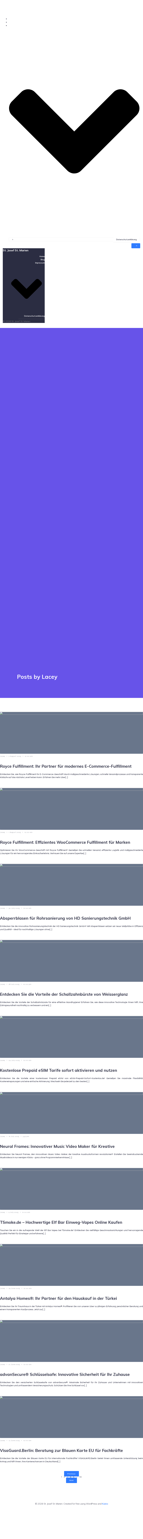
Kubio (105, 1503)
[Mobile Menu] (135, 245)
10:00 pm (27, 984)
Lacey (3, 756)
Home (137, 18)
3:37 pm (26, 1136)
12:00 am (29, 756)
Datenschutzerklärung (126, 239)
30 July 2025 (14, 908)
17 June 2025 (14, 1440)
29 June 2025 (15, 1288)
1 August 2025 (15, 832)
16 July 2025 (14, 1136)
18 (80, 1477)
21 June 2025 (15, 1364)
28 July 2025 (14, 984)
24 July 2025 (14, 1060)
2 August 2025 (15, 756)
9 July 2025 (14, 1212)
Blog (138, 22)
